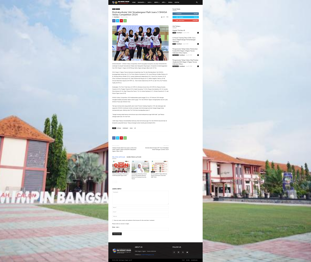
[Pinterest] (121, 20)
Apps (163, 2)
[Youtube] (187, 252)
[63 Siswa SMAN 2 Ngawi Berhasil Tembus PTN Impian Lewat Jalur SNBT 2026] (160, 166)
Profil (183, 260)
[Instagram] (178, 252)
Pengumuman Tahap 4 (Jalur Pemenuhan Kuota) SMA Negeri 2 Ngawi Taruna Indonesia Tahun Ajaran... (185, 51)
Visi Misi (188, 260)
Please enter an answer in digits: (120, 224)
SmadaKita (141, 2)
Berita (156, 2)
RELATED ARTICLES (118, 157)
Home (133, 2)
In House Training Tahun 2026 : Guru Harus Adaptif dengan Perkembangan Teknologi (184, 40)
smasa (131, 128)
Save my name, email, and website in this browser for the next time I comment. (134, 220)
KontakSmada (194, 260)
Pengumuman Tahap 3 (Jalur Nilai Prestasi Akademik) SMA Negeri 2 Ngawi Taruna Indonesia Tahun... (185, 62)
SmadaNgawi (116, 17)
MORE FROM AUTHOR (134, 157)
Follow (196, 13)
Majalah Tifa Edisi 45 (179, 30)
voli (135, 128)
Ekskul (170, 2)
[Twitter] (117, 20)
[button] (197, 2)
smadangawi (125, 128)
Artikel (174, 32)
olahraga (119, 128)
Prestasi (117, 9)
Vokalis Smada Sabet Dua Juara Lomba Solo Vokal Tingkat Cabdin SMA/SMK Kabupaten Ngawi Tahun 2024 (124, 149)
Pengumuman (175, 55)
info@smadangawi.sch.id (147, 254)
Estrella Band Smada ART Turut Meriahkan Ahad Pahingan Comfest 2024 (157, 148)
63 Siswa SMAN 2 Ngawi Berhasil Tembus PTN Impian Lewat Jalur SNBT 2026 (159, 175)
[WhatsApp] (125, 20)
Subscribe (195, 20)
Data (149, 2)
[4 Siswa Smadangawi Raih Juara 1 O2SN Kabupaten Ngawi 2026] (121, 166)
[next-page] (116, 182)
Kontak (177, 2)
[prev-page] (113, 182)
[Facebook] (113, 20)
